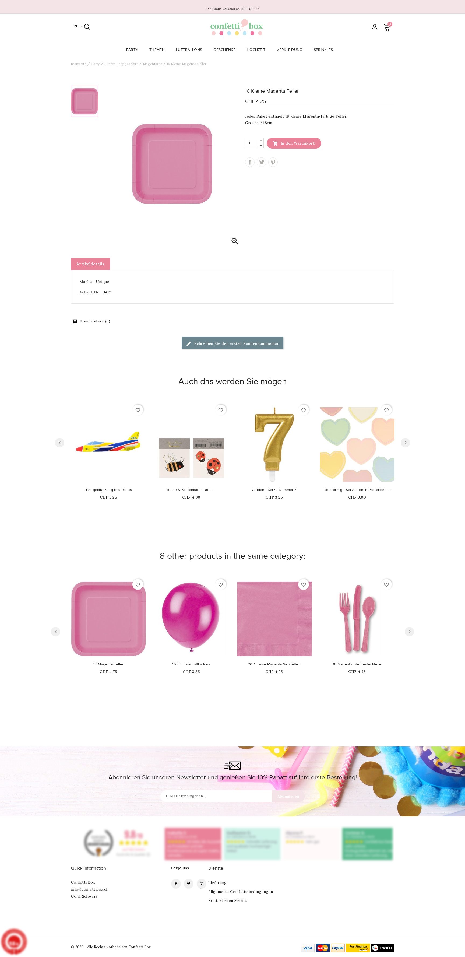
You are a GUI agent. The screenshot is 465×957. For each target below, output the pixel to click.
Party (132, 49)
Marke (85, 281)
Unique (102, 281)
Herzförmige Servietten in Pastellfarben (357, 490)
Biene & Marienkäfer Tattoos (191, 490)
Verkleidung (289, 49)
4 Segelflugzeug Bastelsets (108, 490)
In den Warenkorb (294, 143)
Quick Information (88, 868)
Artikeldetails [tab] (90, 264)
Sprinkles (323, 49)
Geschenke (224, 49)
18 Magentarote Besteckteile (357, 664)
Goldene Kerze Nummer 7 (274, 490)
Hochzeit (256, 49)
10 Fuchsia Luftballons (191, 664)
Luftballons (189, 49)
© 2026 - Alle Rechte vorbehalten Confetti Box (111, 947)
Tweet (261, 162)
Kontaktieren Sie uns (228, 900)
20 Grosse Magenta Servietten (274, 664)
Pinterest (273, 162)
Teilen (249, 162)
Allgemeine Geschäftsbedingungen (240, 891)
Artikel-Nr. (89, 292)
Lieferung (217, 882)
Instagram (201, 884)
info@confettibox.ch (90, 889)
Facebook (176, 884)
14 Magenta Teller (108, 664)
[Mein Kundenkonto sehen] (374, 27)
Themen (157, 49)
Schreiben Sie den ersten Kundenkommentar (236, 343)
